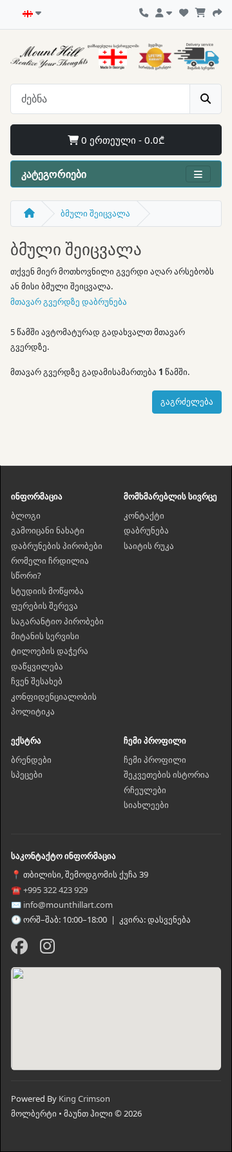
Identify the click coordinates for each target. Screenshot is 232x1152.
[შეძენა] (217, 11)
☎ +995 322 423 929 (49, 890)
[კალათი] (200, 11)
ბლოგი (26, 515)
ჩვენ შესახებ (37, 681)
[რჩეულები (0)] (183, 11)
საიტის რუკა (149, 546)
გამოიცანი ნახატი (47, 530)
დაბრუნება (146, 530)
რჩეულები (145, 790)
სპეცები (27, 774)
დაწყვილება (37, 666)
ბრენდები (31, 759)
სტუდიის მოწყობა (47, 591)
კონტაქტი (144, 515)
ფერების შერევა (44, 605)
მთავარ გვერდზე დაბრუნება (68, 301)
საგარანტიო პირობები (57, 621)
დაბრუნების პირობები (56, 546)
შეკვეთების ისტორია (166, 774)
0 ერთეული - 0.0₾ (121, 139)
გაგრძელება (186, 401)
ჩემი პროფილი (155, 759)
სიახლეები (146, 805)
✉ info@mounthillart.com (62, 904)
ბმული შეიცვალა (95, 213)
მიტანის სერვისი (45, 636)
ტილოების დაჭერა (49, 651)
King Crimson (84, 1098)
